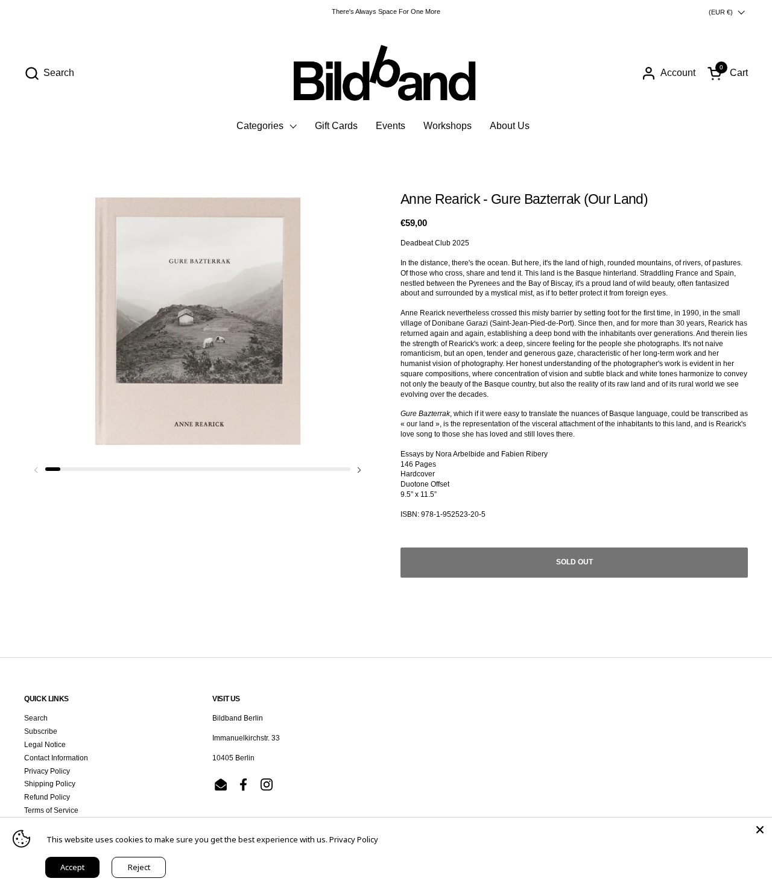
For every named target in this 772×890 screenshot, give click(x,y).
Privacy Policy (47, 771)
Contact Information (56, 758)
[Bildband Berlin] (386, 73)
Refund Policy (47, 797)
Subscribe (40, 731)
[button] (49, 73)
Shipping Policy (49, 784)
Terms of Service (51, 810)
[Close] (760, 830)
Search (36, 718)
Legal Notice (45, 744)
